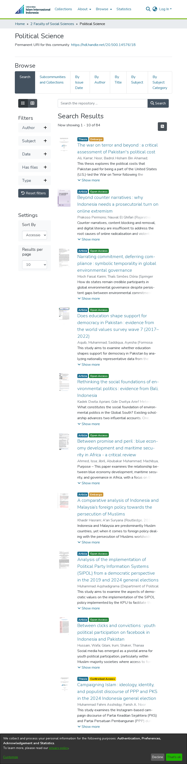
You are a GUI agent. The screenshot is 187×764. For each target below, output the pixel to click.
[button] (88, 180)
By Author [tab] (99, 79)
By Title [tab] (118, 79)
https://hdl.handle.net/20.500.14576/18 (103, 44)
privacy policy (58, 748)
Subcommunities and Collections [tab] (53, 79)
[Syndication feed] (162, 126)
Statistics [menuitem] (124, 9)
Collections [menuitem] (63, 9)
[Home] (32, 9)
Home (20, 23)
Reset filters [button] (35, 193)
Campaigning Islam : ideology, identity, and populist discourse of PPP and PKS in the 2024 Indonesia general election (117, 691)
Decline (157, 757)
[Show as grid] (32, 103)
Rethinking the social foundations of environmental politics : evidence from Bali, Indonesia (118, 388)
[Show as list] (23, 103)
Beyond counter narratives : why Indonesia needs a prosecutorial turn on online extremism (117, 204)
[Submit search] (148, 9)
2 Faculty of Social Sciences (52, 23)
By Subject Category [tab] (160, 82)
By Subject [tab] (137, 79)
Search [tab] (25, 76)
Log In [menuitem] (164, 9)
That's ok (174, 757)
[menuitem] (84, 9)
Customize (10, 757)
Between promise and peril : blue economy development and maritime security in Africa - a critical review (117, 448)
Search (160, 103)
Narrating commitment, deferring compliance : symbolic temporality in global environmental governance (116, 263)
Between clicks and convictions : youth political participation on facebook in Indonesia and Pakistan (116, 632)
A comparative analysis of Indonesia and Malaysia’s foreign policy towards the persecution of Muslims (118, 507)
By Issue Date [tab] (79, 82)
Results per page (32, 252)
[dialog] (93, 749)
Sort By (29, 224)
